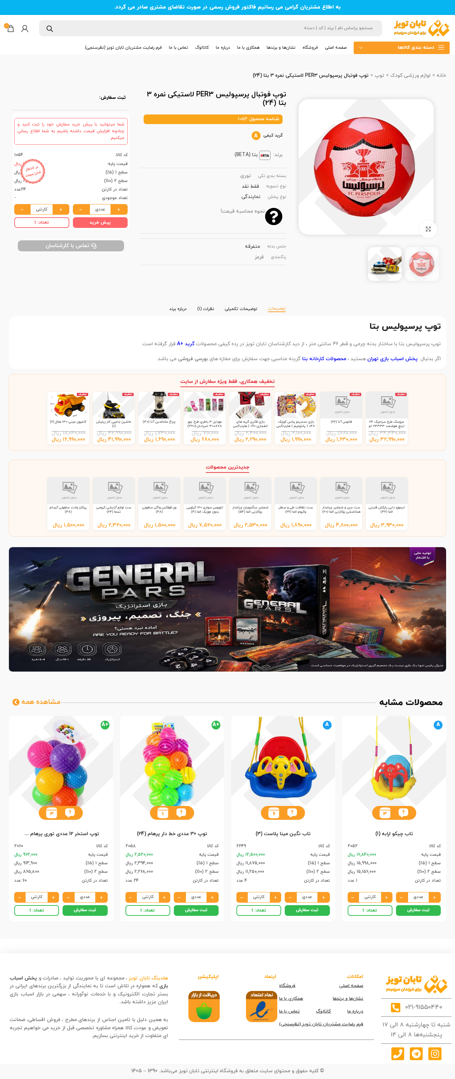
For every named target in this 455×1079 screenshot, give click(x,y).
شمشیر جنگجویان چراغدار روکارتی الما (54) (250, 509)
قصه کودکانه (104, 1002)
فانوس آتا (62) (341, 422)
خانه (440, 75)
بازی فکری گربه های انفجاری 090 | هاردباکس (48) (250, 426)
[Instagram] (434, 1053)
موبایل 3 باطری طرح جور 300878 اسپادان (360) (205, 424)
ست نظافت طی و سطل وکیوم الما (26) (296, 509)
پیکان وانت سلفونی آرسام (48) (68, 509)
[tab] (277, 305)
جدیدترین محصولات (227, 467)
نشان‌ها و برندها (348, 998)
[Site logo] (421, 28)
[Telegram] (416, 1053)
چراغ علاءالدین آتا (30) (159, 422)
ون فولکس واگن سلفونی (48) (159, 509)
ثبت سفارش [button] (418, 910)
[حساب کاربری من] (25, 28)
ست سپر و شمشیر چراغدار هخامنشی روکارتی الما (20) (341, 509)
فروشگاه (287, 986)
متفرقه (252, 246)
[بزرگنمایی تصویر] (428, 229)
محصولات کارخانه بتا (323, 359)
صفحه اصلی (351, 986)
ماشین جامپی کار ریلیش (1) (113, 424)
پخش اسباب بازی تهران (392, 359)
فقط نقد (250, 186)
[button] (403, 813)
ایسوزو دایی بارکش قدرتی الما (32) (387, 509)
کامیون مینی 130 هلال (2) (68, 422)
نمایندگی (251, 196)
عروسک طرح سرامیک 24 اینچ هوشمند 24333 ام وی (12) (387, 426)
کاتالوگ (323, 1011)
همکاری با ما (291, 998)
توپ (378, 75)
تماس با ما (289, 1011)
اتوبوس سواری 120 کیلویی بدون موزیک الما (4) (205, 509)
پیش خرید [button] (100, 222)
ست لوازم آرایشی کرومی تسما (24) (113, 509)
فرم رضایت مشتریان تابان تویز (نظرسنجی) (321, 1024)
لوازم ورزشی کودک (409, 75)
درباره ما (355, 1011)
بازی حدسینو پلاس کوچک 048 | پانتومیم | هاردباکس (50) (296, 426)
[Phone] (397, 1053)
